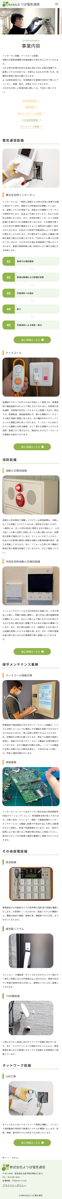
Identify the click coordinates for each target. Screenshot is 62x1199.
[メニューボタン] (56, 4)
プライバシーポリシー (14, 1185)
